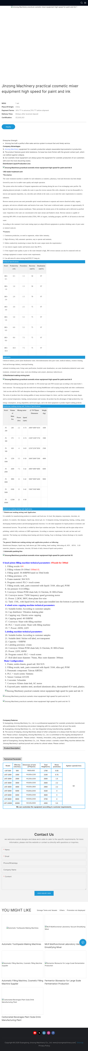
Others (62, 910)
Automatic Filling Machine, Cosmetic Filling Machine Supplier (22, 982)
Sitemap (79, 1042)
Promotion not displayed (76, 910)
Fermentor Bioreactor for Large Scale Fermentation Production (63, 982)
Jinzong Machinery (11, 149)
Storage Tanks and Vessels (47, 910)
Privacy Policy (44, 1046)
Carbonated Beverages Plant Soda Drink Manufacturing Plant (21, 1018)
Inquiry (8, 127)
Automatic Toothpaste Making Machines (21, 944)
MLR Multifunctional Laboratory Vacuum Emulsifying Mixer (64, 945)
